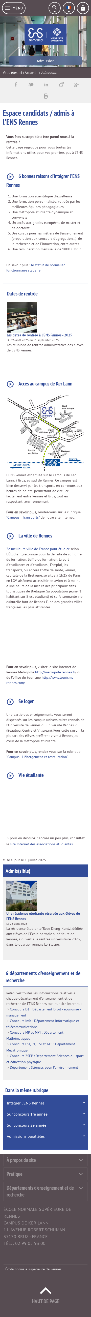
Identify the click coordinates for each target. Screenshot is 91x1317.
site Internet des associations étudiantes (41, 844)
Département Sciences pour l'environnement (44, 1067)
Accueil (30, 72)
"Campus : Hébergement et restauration (36, 757)
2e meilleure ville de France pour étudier (38, 549)
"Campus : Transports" (23, 517)
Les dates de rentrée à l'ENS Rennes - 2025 (39, 335)
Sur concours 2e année (26, 1125)
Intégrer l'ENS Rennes (25, 1102)
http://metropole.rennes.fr (55, 672)
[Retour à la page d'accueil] (45, 34)
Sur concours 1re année (27, 1114)
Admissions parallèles (26, 1136)
